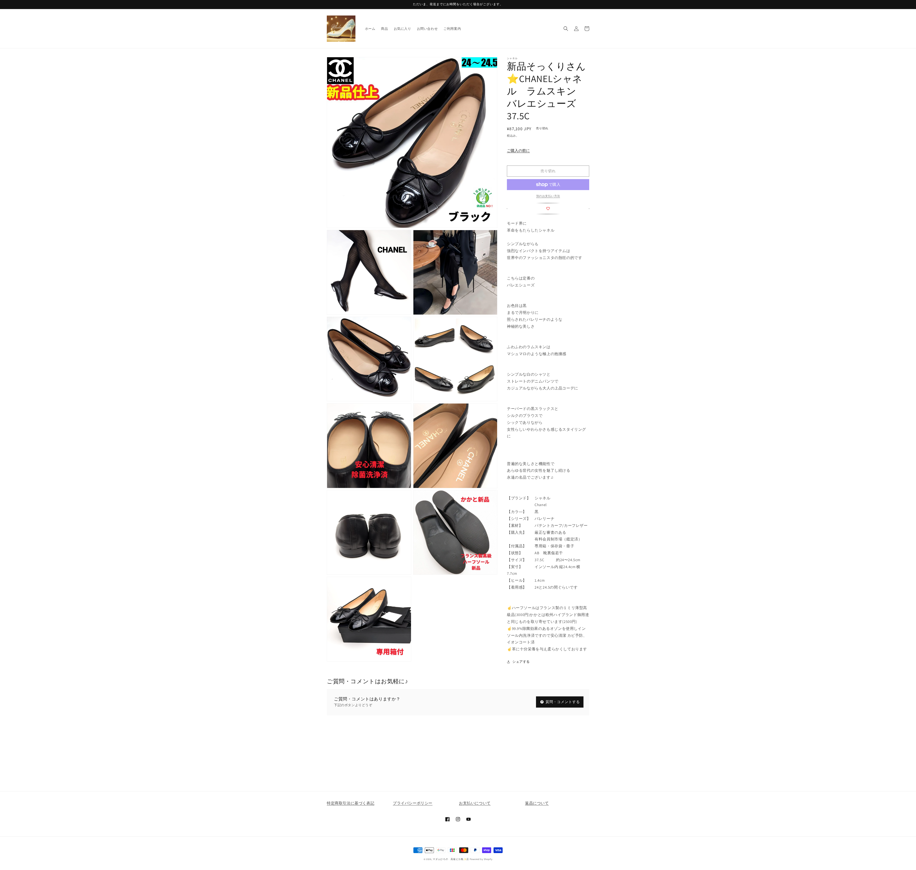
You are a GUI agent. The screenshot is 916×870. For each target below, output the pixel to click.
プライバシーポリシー (412, 803)
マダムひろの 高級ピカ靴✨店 (451, 859)
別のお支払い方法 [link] (548, 196)
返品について (537, 803)
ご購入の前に (518, 150)
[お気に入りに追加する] (548, 208)
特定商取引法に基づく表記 (350, 803)
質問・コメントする (562, 701)
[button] (566, 28)
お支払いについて (475, 803)
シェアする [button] (521, 661)
